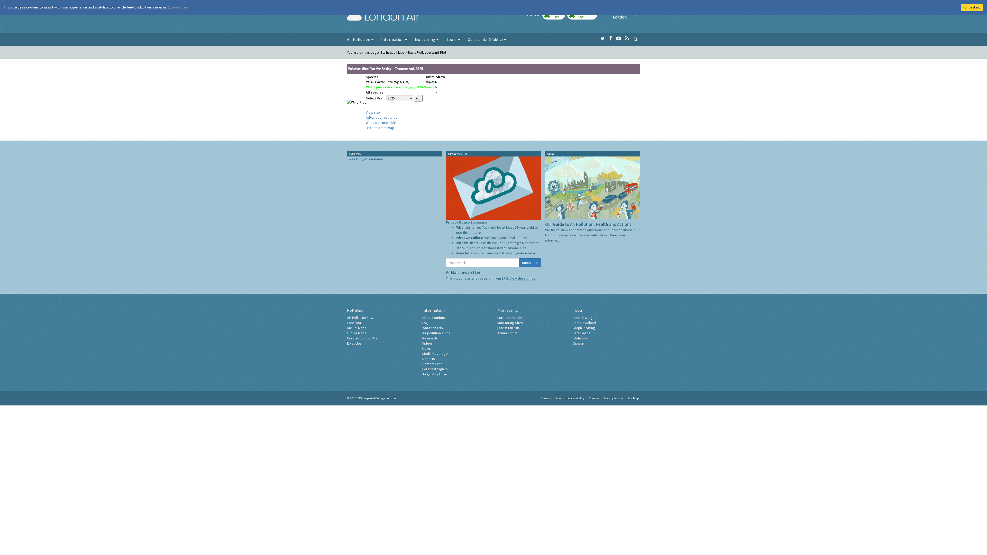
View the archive (522, 278)
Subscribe (530, 262)
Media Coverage (435, 353)
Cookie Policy (178, 7)
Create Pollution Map (363, 338)
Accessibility (576, 398)
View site (373, 112)
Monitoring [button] (425, 39)
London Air (383, 17)
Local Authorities (510, 317)
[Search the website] (635, 39)
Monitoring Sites (510, 322)
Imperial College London (626, 17)
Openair (579, 343)
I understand (972, 7)
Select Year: (376, 98)
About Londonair (435, 317)
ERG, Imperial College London (376, 398)
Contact (546, 398)
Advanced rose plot (381, 117)
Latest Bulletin (508, 328)
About (560, 398)
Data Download (584, 322)
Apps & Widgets (585, 317)
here (531, 253)
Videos (427, 343)
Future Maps (357, 333)
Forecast (354, 322)
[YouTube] (618, 38)
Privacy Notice (613, 398)
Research (429, 338)
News (426, 348)
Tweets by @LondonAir (365, 159)
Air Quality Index (434, 374)
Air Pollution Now (360, 317)
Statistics (580, 338)
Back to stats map (380, 127)
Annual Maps (357, 328)
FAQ (425, 322)
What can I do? (433, 328)
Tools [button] (451, 39)
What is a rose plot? (381, 122)
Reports (428, 358)
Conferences (432, 364)
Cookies (594, 398)
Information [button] (393, 39)
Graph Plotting (584, 328)
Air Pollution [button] (359, 39)
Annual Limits (507, 333)
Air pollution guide (436, 333)
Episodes (354, 343)
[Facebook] (610, 38)
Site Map (633, 398)
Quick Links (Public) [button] (486, 39)
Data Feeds (581, 333)
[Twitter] (602, 38)
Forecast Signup (435, 369)
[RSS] (627, 38)
